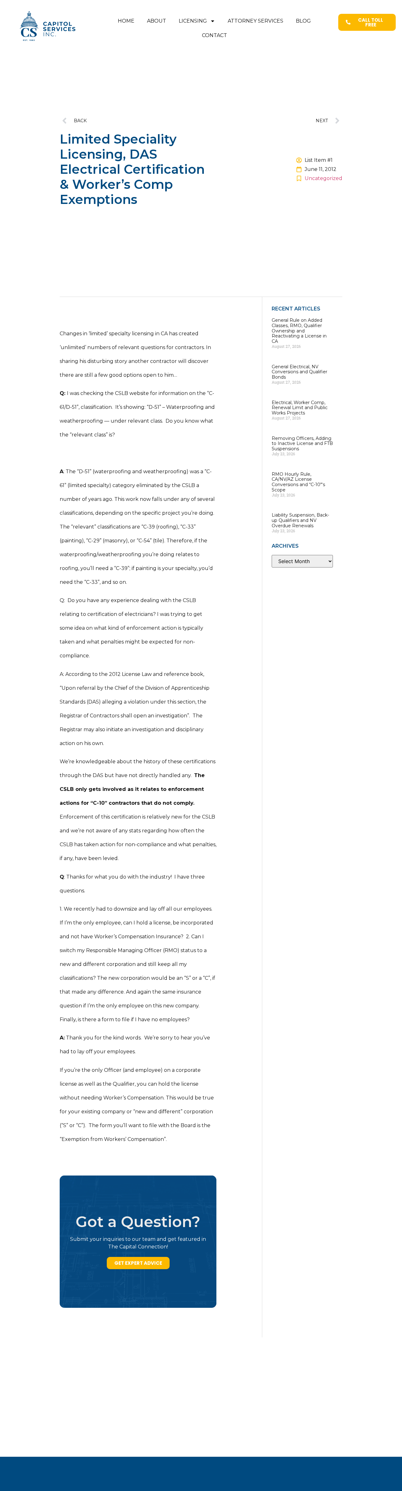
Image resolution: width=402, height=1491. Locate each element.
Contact (214, 35)
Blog (303, 21)
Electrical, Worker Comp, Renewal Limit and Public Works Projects (300, 408)
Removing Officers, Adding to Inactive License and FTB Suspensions (302, 444)
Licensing (193, 21)
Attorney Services (255, 21)
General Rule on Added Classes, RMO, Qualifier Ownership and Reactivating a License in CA (299, 330)
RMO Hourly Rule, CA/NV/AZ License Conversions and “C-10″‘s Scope (298, 482)
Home (126, 21)
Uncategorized (323, 178)
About (156, 21)
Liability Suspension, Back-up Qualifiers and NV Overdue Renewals (300, 520)
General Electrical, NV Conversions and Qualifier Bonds (299, 372)
